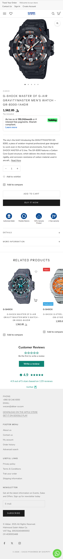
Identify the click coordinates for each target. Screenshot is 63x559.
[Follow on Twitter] (12, 543)
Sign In (17, 6)
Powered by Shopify (39, 552)
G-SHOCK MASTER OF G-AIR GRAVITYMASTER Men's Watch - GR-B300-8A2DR (21, 317)
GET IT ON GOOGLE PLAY (15, 415)
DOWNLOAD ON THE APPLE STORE (20, 412)
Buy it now (31, 202)
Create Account (29, 6)
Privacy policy (9, 464)
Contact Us (7, 6)
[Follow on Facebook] (4, 543)
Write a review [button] (32, 363)
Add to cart (31, 194)
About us (7, 430)
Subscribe (13, 513)
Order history (9, 444)
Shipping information (12, 478)
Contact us (8, 435)
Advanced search (10, 449)
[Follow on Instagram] (19, 543)
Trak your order (10, 473)
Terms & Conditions (12, 468)
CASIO (6, 91)
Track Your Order (9, 2)
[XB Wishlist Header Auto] (11, 13)
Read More (16, 160)
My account (8, 439)
